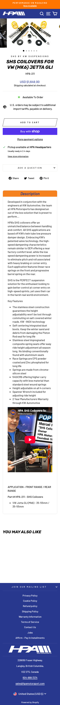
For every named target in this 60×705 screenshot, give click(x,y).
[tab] (30, 193)
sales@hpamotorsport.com (30, 683)
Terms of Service (30, 621)
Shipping (18, 85)
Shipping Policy (30, 611)
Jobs (30, 632)
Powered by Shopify (30, 702)
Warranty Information (30, 616)
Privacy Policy (30, 595)
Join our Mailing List (29, 587)
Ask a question (30, 168)
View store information (18, 156)
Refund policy (30, 606)
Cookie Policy (30, 600)
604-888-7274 (30, 677)
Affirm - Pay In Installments (30, 637)
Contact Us (30, 627)
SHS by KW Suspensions (30, 56)
